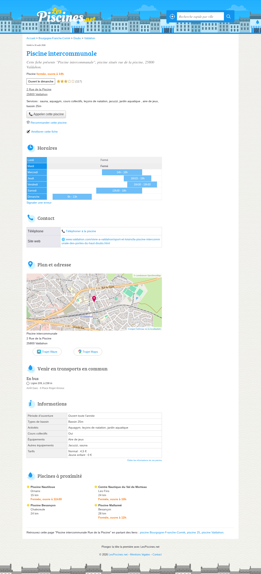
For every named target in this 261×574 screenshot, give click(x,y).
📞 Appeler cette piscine (46, 114)
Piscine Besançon (43, 505)
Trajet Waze (49, 351)
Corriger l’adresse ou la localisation (144, 329)
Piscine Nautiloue (43, 487)
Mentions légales (140, 554)
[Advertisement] (200, 71)
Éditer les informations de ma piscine (144, 460)
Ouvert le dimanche (40, 81)
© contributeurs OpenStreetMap (147, 276)
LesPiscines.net (71, 16)
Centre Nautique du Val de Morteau (122, 487)
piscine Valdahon (212, 532)
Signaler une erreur (39, 202)
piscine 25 (193, 532)
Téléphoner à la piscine (81, 231)
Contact (157, 554)
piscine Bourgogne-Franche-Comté (162, 532)
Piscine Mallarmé (110, 505)
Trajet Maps (90, 351)
